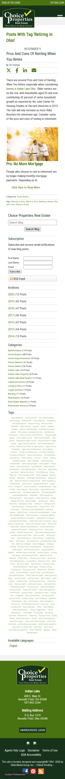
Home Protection (35, 630)
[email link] (34, 70)
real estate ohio (50, 584)
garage (53, 498)
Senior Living (35, 573)
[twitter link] (8, 70)
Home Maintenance (28, 469)
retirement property (47, 587)
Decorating (49, 613)
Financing (33, 616)
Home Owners (15, 362)
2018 (11, 308)
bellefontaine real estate (27, 624)
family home (33, 601)
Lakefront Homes (16, 381)
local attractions (17, 418)
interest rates (15, 464)
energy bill (18, 487)
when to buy (48, 627)
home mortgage (33, 461)
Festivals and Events (17, 455)
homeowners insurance (45, 518)
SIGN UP (6, 2)
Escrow (34, 618)
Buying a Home (49, 564)
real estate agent (48, 573)
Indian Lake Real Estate (19, 378)
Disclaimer (34, 750)
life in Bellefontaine (46, 418)
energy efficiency (44, 487)
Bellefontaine (14, 350)
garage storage (30, 501)
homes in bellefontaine (28, 429)
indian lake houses (35, 584)
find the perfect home (30, 555)
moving (45, 458)
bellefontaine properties (47, 624)
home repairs (44, 464)
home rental (49, 530)
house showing (39, 421)
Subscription (16, 239)
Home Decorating (23, 467)
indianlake (33, 495)
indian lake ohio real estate (35, 524)
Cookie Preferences (15, 774)
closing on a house (41, 593)
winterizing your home (30, 604)
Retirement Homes (17, 405)
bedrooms (52, 598)
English (13, 646)
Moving (11, 393)
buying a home (48, 547)
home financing (47, 461)
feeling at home (48, 595)
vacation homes (43, 552)
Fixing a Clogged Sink (38, 610)
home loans (20, 541)
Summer (14, 452)
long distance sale (48, 489)
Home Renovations (20, 567)
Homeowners (15, 458)
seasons (36, 426)
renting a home (20, 578)
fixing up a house (29, 570)
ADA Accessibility (31, 754)
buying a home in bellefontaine (29, 547)
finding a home (47, 424)
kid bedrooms (17, 601)
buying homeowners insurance (22, 518)
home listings (25, 426)
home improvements (26, 475)
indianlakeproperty (48, 492)
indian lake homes (24, 538)
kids (25, 601)
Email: (11, 267)
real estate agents (19, 424)
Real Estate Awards (17, 401)
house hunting (33, 424)
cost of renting (22, 581)
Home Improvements (18, 358)
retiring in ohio (49, 504)
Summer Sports (49, 455)
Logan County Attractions (31, 449)
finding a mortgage (23, 544)
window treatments (40, 484)
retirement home (18, 507)
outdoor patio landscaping (36, 478)
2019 (11, 301)
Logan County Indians (42, 438)
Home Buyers (14, 354)
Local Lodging (47, 449)
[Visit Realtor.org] (28, 744)
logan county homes (32, 595)
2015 (11, 329)
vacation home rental (25, 532)
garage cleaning (17, 501)
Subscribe (15, 271)
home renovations (46, 601)
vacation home (15, 492)
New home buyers (23, 618)
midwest (50, 426)
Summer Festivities (46, 452)
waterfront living (46, 555)
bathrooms (21, 478)
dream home (27, 484)
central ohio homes (47, 527)
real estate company (16, 575)
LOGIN (17, 2)
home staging (15, 421)
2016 (11, 322)
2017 (11, 315)
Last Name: (14, 262)
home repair (33, 567)
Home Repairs (48, 607)
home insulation (30, 487)
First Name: (14, 258)
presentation (26, 421)
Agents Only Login (15, 750)
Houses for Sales (22, 573)
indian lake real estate (34, 575)
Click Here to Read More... (26, 187)
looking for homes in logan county (27, 481)
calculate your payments (18, 630)
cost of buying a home (37, 581)
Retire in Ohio (32, 201)
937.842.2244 (57, 2)
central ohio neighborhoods (39, 512)
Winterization (23, 558)
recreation (14, 426)
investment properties (31, 492)
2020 (11, 294)
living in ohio (44, 507)
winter (43, 426)
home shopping (41, 598)
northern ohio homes (19, 530)
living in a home (46, 567)
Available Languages (21, 640)
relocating (49, 509)
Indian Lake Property (18, 374)
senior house (15, 593)
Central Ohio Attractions (28, 452)
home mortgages (38, 544)
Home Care (42, 469)
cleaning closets (15, 498)
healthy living (22, 512)
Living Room (27, 613)
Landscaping (14, 469)
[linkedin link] (25, 70)
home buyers (34, 489)
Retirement (42, 570)
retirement (38, 504)
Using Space (38, 613)
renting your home (36, 530)
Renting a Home (23, 564)
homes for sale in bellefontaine (31, 435)
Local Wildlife (36, 467)
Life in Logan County (24, 438)
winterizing (15, 604)
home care (45, 604)
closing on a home (25, 504)
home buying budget (29, 464)
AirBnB (12, 532)
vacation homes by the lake (21, 535)
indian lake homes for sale (35, 621)
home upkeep (29, 498)
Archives (13, 287)
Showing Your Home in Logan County (30, 446)
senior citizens (33, 587)
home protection (29, 607)
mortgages (19, 595)
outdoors (15, 429)
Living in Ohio (14, 385)
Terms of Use (50, 750)
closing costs (43, 501)
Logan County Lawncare (27, 444)
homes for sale (38, 538)
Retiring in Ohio (44, 561)
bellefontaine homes (32, 550)
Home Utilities (26, 458)
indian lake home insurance (40, 521)
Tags (11, 412)
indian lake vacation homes (45, 532)
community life (31, 418)
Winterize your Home (38, 558)
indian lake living (42, 498)
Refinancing (22, 616)
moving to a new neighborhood (32, 509)
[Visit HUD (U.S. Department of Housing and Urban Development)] (35, 744)
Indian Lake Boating (34, 455)
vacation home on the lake (26, 552)
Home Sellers (14, 366)
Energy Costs (31, 561)
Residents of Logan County (26, 441)
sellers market (38, 535)
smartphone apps (18, 461)
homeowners (16, 570)
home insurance (32, 515)
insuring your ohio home (18, 521)
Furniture (12, 616)
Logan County (15, 389)
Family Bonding (42, 472)
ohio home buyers (16, 621)
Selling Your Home (27, 472)
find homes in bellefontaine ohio (30, 432)
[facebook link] (17, 70)
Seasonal (12, 558)
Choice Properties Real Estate (29, 215)
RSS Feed (19, 279)
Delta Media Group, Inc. (22, 765)
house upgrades (42, 475)
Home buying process (47, 618)
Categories (15, 345)
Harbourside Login (32, 730)
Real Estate (13, 397)
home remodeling (46, 495)
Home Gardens (49, 467)
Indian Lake (14, 370)
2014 (11, 336)
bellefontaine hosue (17, 587)
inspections (51, 421)
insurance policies (47, 515)
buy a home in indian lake (22, 627)
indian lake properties (47, 590)
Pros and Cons (36, 564)
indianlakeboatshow (20, 495)
